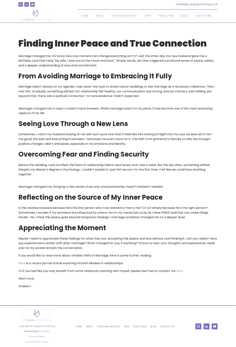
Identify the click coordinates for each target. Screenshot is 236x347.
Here (21, 263)
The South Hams (33, 341)
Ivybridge (44, 331)
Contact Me (203, 15)
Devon (45, 341)
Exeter (41, 336)
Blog (184, 15)
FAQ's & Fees (166, 15)
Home (84, 15)
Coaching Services (124, 15)
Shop (147, 15)
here (179, 271)
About (100, 15)
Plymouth (33, 336)
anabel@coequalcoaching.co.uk (197, 4)
